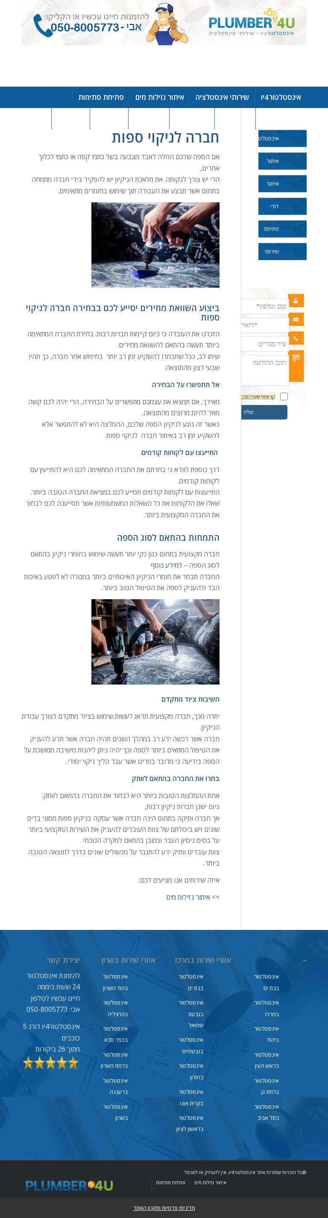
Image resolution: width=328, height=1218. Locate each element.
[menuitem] (281, 97)
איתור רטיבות (271, 189)
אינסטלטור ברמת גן (266, 1086)
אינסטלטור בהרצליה (115, 1008)
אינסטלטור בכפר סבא (115, 1034)
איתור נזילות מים (188, 897)
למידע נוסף (166, 565)
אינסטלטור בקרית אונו (191, 1097)
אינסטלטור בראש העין (266, 1060)
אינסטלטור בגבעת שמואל (191, 1014)
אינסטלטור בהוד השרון (115, 982)
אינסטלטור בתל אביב (266, 1112)
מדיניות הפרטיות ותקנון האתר (242, 396)
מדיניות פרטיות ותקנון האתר (164, 1208)
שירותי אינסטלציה (268, 257)
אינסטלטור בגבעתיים (191, 1045)
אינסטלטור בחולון (191, 1071)
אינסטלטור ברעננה (115, 1086)
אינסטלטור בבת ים (266, 982)
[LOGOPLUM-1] (164, 43)
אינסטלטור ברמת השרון (114, 1060)
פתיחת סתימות (271, 234)
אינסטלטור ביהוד (266, 1034)
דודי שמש (273, 211)
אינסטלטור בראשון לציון (189, 1123)
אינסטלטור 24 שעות (268, 143)
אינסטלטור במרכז (266, 1008)
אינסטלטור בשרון (115, 1112)
